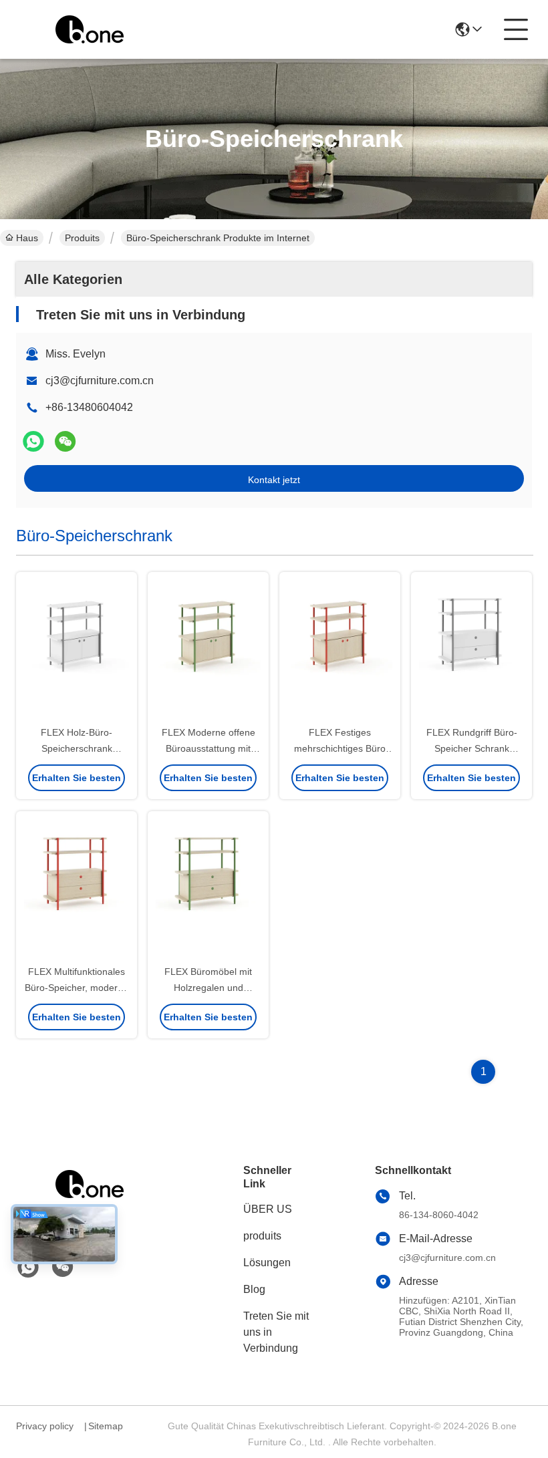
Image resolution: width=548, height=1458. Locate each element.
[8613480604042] (28, 1268)
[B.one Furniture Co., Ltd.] (89, 29)
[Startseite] (89, 1200)
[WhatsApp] (33, 441)
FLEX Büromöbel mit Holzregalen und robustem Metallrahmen (208, 987)
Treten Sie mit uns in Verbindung (276, 1332)
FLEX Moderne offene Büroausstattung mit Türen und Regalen (208, 748)
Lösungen (267, 1262)
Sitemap (105, 1426)
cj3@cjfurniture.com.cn (99, 380)
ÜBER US (267, 1209)
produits (262, 1236)
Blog (254, 1289)
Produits (82, 238)
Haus (27, 238)
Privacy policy (45, 1426)
